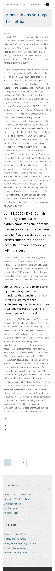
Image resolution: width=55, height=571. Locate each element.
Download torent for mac (16, 534)
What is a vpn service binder (17, 494)
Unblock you (10, 508)
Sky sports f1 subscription (16, 499)
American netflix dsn (14, 504)
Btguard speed (11, 513)
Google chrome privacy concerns (20, 543)
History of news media (15, 539)
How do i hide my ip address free (20, 552)
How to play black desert (16, 548)
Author (7, 33)
